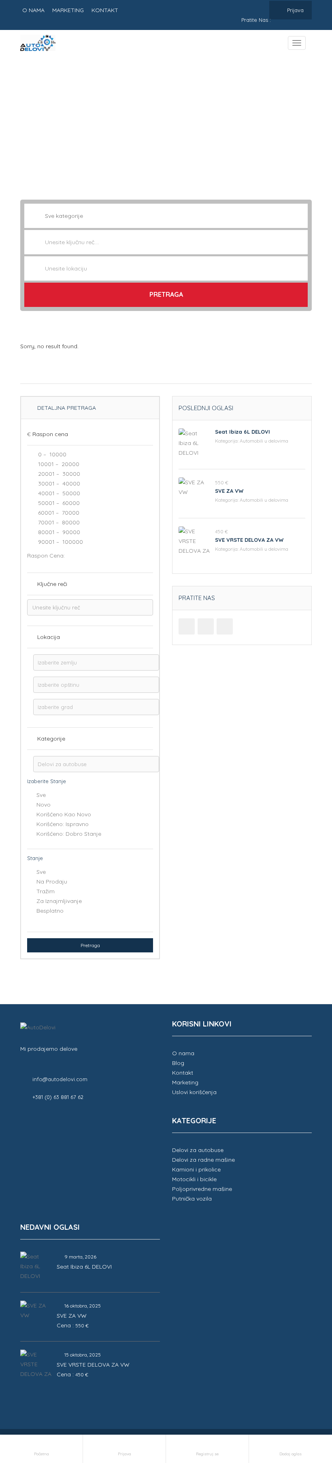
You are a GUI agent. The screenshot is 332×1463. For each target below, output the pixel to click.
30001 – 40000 (58, 483)
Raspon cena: (46, 555)
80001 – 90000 (58, 532)
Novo (43, 804)
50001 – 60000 (58, 503)
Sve (41, 795)
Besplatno (50, 910)
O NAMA (33, 10)
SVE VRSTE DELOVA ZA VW (249, 540)
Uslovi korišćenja (194, 1092)
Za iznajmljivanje (59, 901)
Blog (178, 1063)
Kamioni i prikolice (196, 1169)
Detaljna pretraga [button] (66, 407)
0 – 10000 (51, 454)
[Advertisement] (166, 122)
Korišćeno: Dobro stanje (68, 833)
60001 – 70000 (57, 512)
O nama (183, 1053)
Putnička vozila (192, 1198)
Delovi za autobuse (197, 1150)
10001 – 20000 (57, 464)
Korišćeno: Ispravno (62, 824)
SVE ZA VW (229, 491)
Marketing (185, 1082)
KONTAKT (105, 10)
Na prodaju (51, 881)
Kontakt (182, 1072)
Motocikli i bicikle (194, 1179)
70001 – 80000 (58, 522)
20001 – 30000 (58, 473)
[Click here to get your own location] (301, 268)
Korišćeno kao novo (63, 814)
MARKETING (68, 10)
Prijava (294, 10)
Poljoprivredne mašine (202, 1189)
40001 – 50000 (58, 493)
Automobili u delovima (264, 441)
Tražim (45, 891)
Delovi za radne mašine (203, 1159)
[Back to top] (306, 1412)
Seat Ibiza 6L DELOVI (242, 431)
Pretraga (166, 294)
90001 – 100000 (59, 541)
